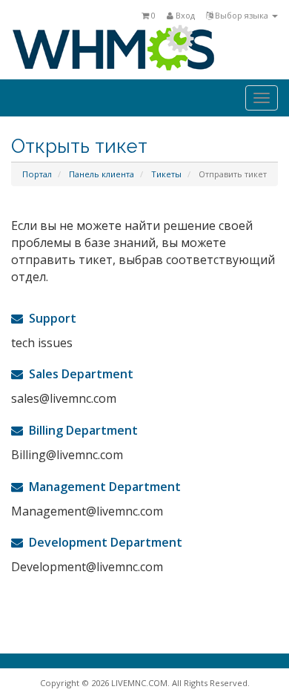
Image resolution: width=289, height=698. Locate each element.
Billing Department (80, 430)
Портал (37, 174)
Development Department (102, 542)
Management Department (102, 486)
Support (49, 318)
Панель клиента (101, 174)
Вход (184, 15)
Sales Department (78, 374)
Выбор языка (241, 15)
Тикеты (166, 174)
